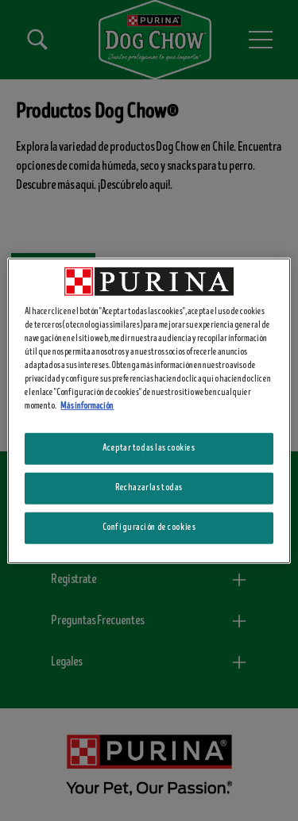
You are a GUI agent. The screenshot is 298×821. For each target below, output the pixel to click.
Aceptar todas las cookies (149, 448)
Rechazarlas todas (149, 487)
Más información (87, 406)
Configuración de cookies (149, 527)
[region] (148, 410)
